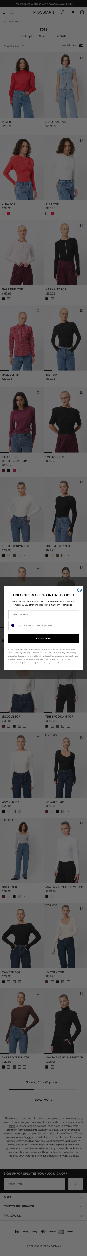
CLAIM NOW (43, 638)
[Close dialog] (79, 590)
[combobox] (15, 625)
